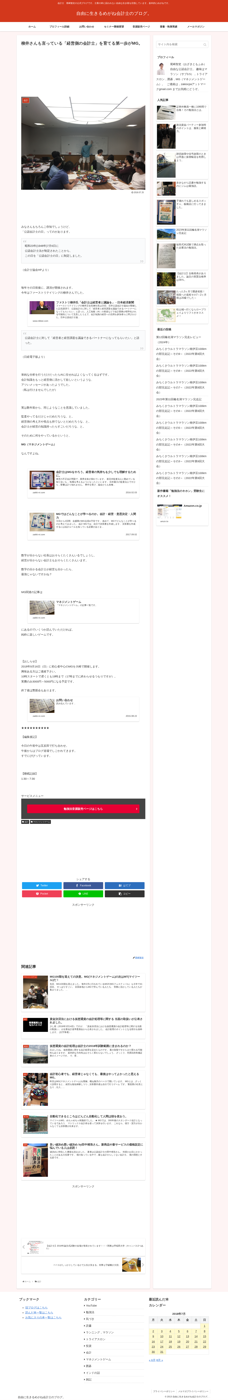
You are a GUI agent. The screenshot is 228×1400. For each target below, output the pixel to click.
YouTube (91, 1305)
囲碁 (89, 1366)
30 (153, 1351)
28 (196, 1346)
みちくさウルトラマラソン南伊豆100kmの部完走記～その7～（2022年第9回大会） (181, 387)
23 (153, 1346)
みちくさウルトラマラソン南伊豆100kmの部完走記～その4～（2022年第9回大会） (181, 444)
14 (196, 1336)
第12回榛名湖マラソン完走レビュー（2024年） (178, 340)
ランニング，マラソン (100, 1332)
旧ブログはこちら (36, 1307)
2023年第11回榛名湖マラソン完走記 (178, 399)
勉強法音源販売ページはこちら (83, 808)
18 (170, 1341)
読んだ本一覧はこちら (39, 1312)
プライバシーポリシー (164, 1391)
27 (187, 1346)
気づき (90, 1318)
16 (153, 1341)
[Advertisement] (83, 70)
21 (196, 1341)
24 (161, 1346)
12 (178, 1336)
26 (178, 1346)
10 (161, 1336)
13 (187, 1336)
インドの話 (93, 1372)
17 (161, 1341)
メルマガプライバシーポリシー (193, 1391)
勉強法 (90, 1312)
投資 (89, 1345)
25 (170, 1346)
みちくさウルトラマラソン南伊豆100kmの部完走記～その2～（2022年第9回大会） (181, 478)
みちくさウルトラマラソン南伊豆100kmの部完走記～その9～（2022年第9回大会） (181, 354)
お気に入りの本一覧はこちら (43, 1317)
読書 (89, 1325)
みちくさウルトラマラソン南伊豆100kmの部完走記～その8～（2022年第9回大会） (181, 370)
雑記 (89, 1379)
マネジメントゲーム (41, 822)
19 (178, 1341)
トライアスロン (95, 1339)
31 (161, 1351)
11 (170, 1336)
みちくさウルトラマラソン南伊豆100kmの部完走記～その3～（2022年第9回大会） (181, 461)
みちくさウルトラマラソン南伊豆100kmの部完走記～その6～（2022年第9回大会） (181, 411)
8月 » (159, 1360)
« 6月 (152, 1360)
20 (187, 1341)
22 (204, 1341)
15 (204, 1336)
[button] (205, 45)
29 (204, 1346)
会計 (26, 822)
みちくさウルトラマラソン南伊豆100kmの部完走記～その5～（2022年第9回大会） (181, 427)
